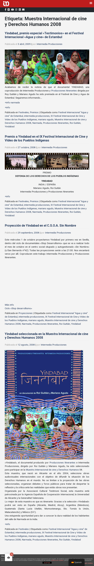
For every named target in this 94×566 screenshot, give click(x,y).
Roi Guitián (75, 123)
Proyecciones (25, 313)
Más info (9, 304)
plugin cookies (88, 563)
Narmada (37, 123)
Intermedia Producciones (49, 44)
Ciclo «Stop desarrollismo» (18, 308)
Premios (34, 112)
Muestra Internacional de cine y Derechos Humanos (52, 469)
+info (7, 107)
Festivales (23, 112)
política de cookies (57, 560)
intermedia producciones (37, 116)
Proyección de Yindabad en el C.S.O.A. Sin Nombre (40, 225)
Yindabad (9, 126)
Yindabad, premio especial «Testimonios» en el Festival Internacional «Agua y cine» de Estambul (44, 35)
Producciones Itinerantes (64, 90)
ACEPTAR (47, 563)
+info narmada (12, 102)
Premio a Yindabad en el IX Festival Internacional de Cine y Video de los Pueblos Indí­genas (46, 138)
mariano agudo (45, 119)
